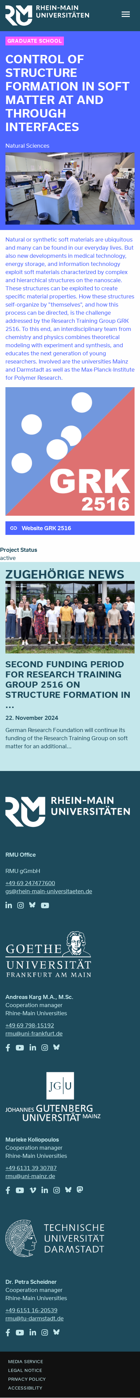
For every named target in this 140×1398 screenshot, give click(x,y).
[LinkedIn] (11, 907)
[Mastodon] (82, 1191)
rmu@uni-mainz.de (30, 1176)
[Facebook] (10, 1049)
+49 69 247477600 (30, 883)
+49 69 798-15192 (29, 1025)
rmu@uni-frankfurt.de (34, 1033)
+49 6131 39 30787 (31, 1168)
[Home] (47, 15)
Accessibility (25, 1388)
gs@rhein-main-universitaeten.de (48, 891)
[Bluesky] (35, 906)
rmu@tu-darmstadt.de (34, 1318)
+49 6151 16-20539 (31, 1310)
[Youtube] (48, 907)
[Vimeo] (35, 1192)
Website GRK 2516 (46, 528)
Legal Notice (25, 1370)
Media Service (25, 1361)
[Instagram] (23, 907)
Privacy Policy (27, 1379)
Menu (126, 14)
